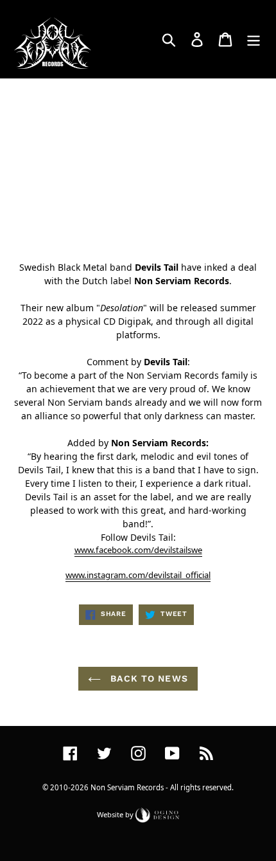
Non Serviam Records (127, 787)
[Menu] (253, 39)
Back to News (147, 678)
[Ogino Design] (157, 814)
